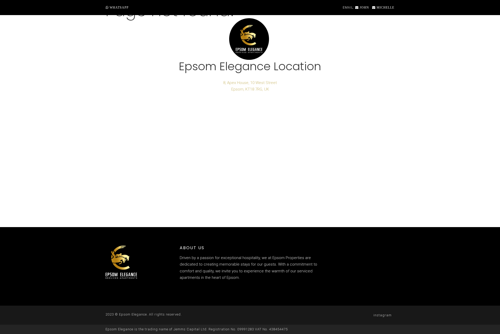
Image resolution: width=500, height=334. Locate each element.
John (364, 7)
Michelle (385, 7)
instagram (382, 315)
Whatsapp (119, 7)
